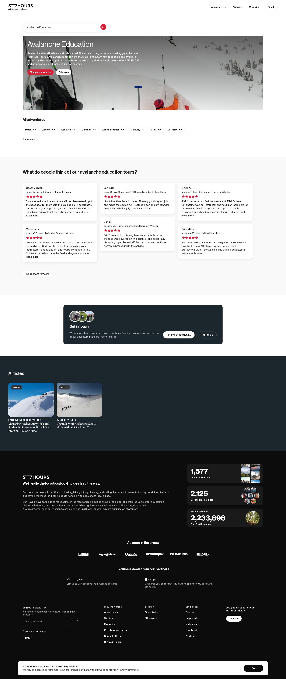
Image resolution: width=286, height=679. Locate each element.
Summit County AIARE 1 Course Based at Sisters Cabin (138, 192)
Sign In (271, 7)
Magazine (254, 7)
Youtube (190, 636)
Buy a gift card (113, 641)
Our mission (152, 612)
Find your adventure (40, 72)
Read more (32, 215)
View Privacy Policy (128, 669)
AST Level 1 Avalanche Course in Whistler (53, 233)
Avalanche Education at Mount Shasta (51, 192)
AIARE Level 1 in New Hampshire (204, 233)
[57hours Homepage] (20, 7)
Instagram (191, 624)
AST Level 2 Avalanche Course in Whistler (209, 192)
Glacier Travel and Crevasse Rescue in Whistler (134, 226)
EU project (151, 618)
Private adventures (115, 630)
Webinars (238, 7)
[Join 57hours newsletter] (77, 622)
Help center (192, 618)
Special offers (112, 636)
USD (27, 638)
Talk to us (64, 72)
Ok (253, 668)
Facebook (191, 630)
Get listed (234, 618)
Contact (190, 612)
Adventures (111, 612)
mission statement (127, 508)
